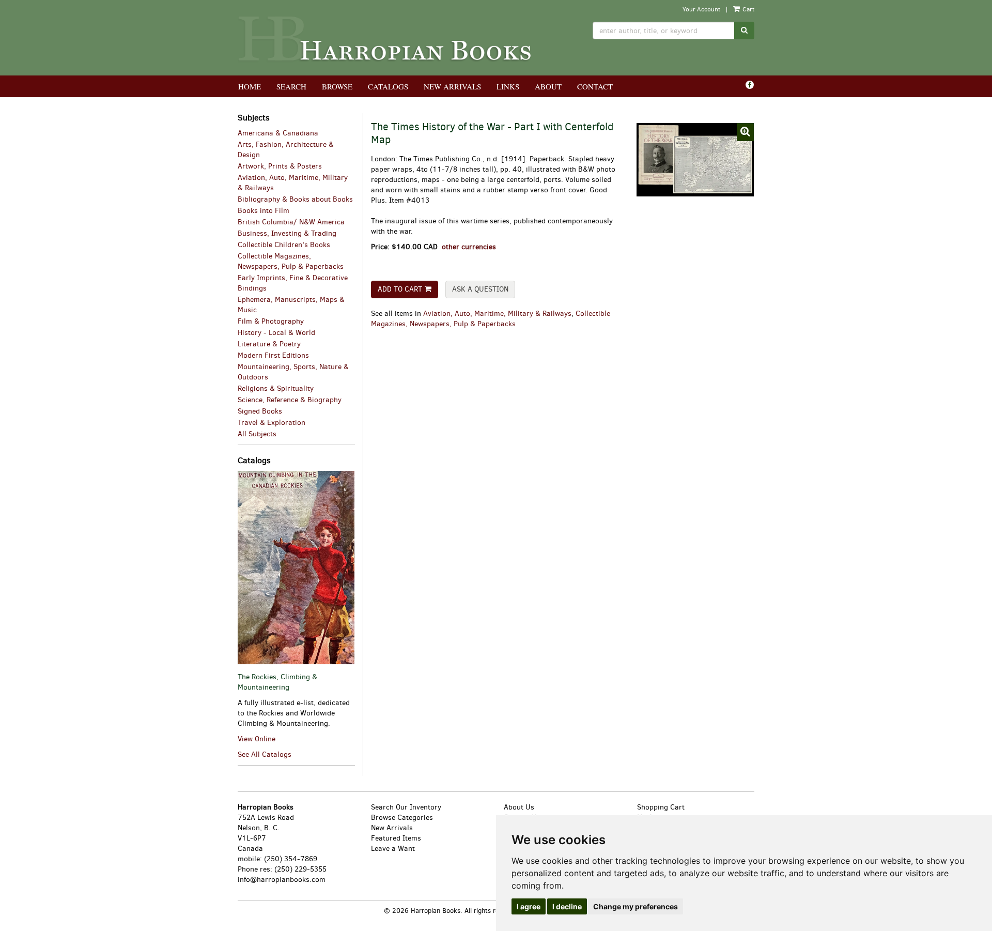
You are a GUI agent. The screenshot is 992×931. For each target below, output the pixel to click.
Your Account (701, 9)
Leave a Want (393, 848)
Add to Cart (400, 289)
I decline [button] (567, 906)
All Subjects (257, 434)
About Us (519, 807)
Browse (337, 86)
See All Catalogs (264, 754)
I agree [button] (528, 906)
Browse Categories (402, 817)
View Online (256, 739)
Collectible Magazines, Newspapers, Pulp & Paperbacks (490, 319)
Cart (747, 9)
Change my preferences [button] (635, 906)
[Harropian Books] (385, 38)
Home (249, 86)
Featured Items (396, 838)
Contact (595, 86)
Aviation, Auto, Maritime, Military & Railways (497, 313)
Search (291, 86)
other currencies (469, 247)
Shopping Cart (661, 807)
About (548, 86)
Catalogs (388, 86)
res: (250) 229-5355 (293, 869)
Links (508, 86)
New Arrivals (452, 86)
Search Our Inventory (406, 807)
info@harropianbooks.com (282, 879)
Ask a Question (480, 289)
